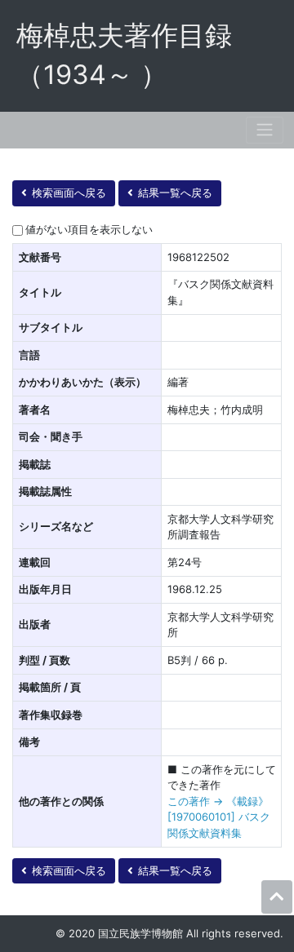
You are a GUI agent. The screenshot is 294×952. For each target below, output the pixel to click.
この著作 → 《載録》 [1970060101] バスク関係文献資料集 (218, 817)
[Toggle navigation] (264, 130)
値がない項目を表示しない (89, 229)
